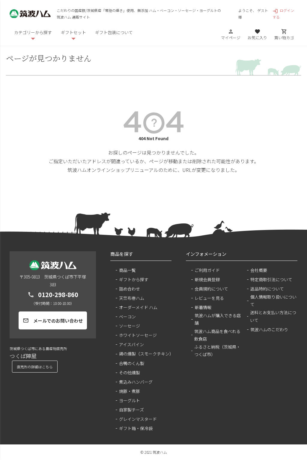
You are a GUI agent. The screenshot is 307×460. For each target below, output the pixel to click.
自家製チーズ (131, 410)
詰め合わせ (129, 289)
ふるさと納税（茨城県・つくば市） (217, 350)
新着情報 (203, 307)
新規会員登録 (207, 279)
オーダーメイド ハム (138, 307)
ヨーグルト (129, 400)
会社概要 (258, 270)
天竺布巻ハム (131, 298)
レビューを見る (209, 298)
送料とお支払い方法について (273, 316)
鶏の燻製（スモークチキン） (145, 354)
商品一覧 (127, 270)
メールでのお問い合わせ (53, 320)
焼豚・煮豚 (129, 391)
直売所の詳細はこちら (35, 366)
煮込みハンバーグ (136, 382)
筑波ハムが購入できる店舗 (218, 319)
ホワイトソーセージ (138, 335)
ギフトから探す (133, 279)
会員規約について (211, 289)
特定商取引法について (271, 279)
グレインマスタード (138, 419)
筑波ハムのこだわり (269, 329)
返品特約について (267, 289)
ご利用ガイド (207, 270)
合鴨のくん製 (131, 363)
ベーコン (127, 317)
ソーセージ (129, 326)
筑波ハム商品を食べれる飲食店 (217, 335)
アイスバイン (131, 344)
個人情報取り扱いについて (273, 300)
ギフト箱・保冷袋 (136, 428)
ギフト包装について (114, 32)
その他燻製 (129, 373)
